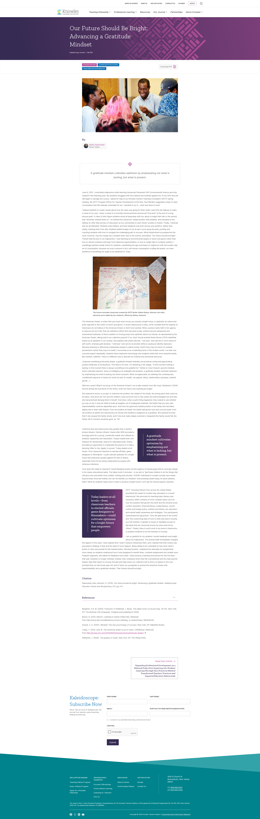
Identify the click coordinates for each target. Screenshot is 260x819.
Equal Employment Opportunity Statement (176, 814)
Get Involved (156, 3)
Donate (181, 3)
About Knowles (193, 12)
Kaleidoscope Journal (77, 52)
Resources (145, 12)
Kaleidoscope (89, 65)
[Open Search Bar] (201, 3)
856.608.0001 (176, 787)
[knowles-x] (75, 814)
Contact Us (170, 3)
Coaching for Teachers (102, 793)
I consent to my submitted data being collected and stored (129, 720)
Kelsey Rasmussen (97, 145)
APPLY (192, 3)
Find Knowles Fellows (126, 786)
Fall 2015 (90, 52)
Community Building (108, 65)
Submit (112, 742)
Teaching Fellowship (98, 12)
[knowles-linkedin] (79, 814)
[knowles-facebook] (71, 814)
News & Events (131, 3)
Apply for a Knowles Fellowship (78, 791)
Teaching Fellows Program (80, 782)
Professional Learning (124, 12)
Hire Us (144, 3)
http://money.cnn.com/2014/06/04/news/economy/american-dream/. (115, 633)
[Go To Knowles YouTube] (83, 814)
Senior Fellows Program (79, 786)
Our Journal (159, 12)
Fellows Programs (79, 778)
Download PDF (166, 67)
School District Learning (103, 789)
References (88, 597)
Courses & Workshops (102, 784)
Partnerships (176, 12)
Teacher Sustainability (94, 68)
